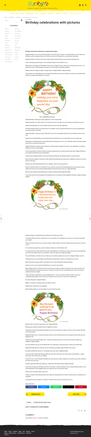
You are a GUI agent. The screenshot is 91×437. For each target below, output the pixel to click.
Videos (16, 59)
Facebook (31, 386)
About (33, 431)
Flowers (28, 19)
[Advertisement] (56, 38)
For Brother (8, 50)
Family (6, 43)
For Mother (18, 36)
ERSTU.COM (14, 13)
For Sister (17, 38)
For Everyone (8, 54)
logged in (35, 418)
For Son (17, 40)
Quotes (17, 57)
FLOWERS (43, 13)
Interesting (18, 47)
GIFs (36, 13)
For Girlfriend (8, 61)
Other (16, 54)
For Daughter (8, 52)
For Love (17, 33)
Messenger (43, 386)
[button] (5, 5)
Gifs (24, 431)
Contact (6, 434)
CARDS (65, 13)
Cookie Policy (21, 433)
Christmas (7, 40)
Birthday (7, 33)
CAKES (22, 13)
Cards (6, 38)
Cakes (6, 36)
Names (16, 52)
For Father (7, 57)
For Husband (18, 31)
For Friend (7, 59)
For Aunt (7, 47)
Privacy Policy (12, 433)
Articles (7, 31)
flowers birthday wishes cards (42, 402)
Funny (16, 43)
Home (5, 431)
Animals (7, 29)
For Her (17, 29)
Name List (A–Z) (75, 13)
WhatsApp (56, 386)
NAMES (58, 13)
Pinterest (81, 386)
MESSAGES (29, 13)
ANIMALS (51, 13)
